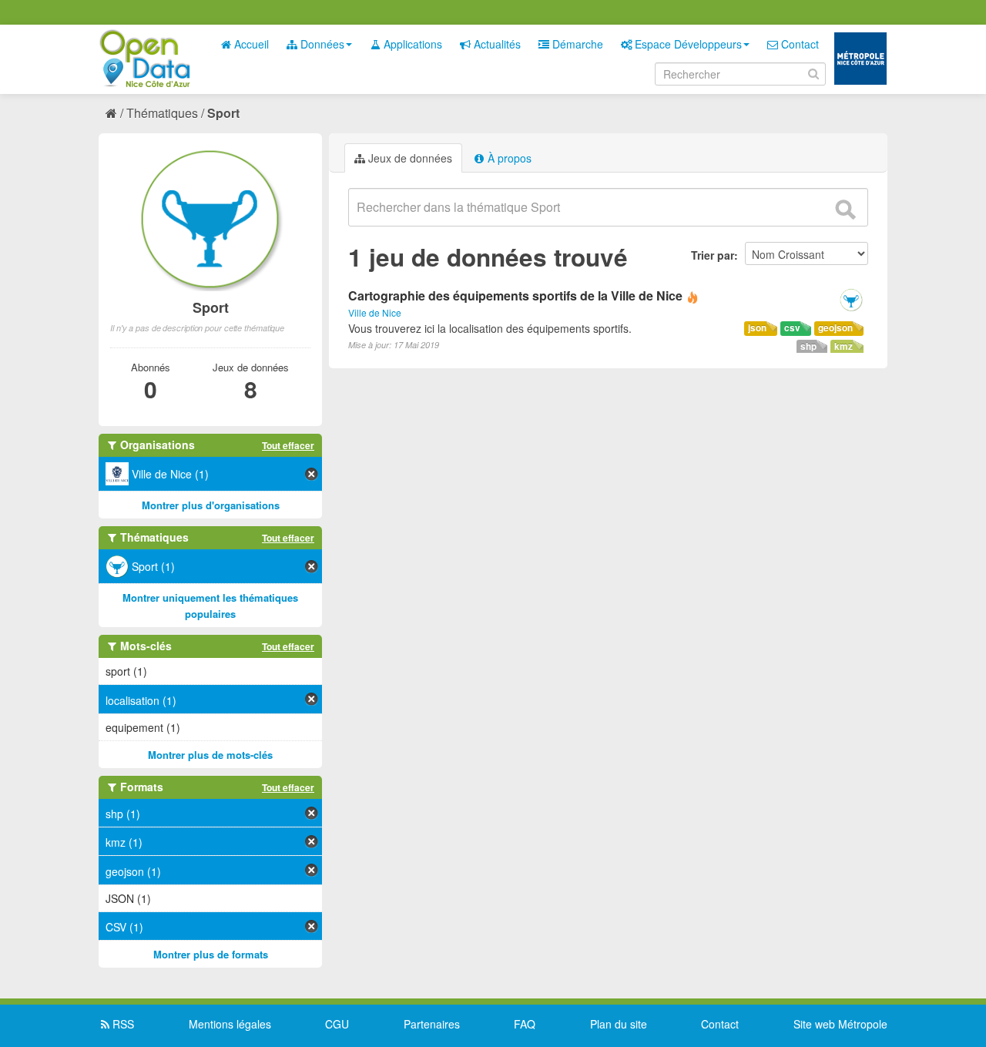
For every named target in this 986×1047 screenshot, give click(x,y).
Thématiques (162, 113)
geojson (835, 327)
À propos (508, 158)
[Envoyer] (845, 209)
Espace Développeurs (687, 44)
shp (808, 346)
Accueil (250, 44)
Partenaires (432, 1024)
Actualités (496, 44)
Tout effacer (288, 445)
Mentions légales (230, 1024)
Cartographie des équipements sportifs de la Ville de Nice (515, 295)
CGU (337, 1024)
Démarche (576, 44)
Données (320, 44)
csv (792, 327)
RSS (121, 1024)
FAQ (524, 1024)
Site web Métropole (840, 1024)
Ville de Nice (374, 312)
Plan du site (618, 1024)
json (757, 327)
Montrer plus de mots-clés (210, 754)
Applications (411, 44)
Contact (798, 44)
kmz (843, 346)
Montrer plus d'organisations (211, 505)
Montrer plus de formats (210, 954)
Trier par (712, 255)
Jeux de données (408, 158)
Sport (223, 113)
